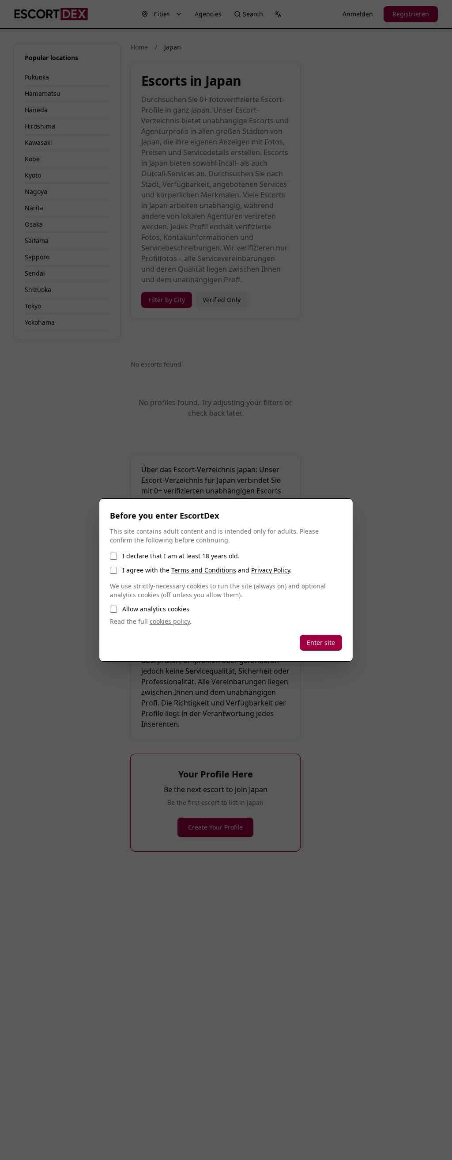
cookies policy (170, 621)
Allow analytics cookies (155, 609)
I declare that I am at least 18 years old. (181, 556)
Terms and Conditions (203, 570)
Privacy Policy (270, 570)
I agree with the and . (207, 570)
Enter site (321, 642)
